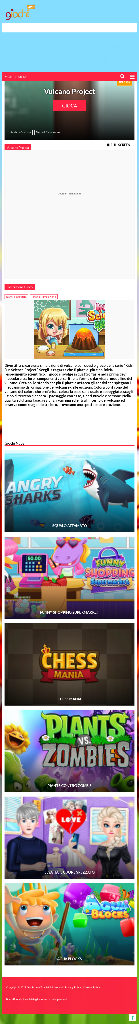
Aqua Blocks (69, 959)
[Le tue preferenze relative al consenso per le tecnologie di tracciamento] (132, 1017)
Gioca (69, 106)
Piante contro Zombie (69, 785)
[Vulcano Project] (69, 329)
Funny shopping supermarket (69, 612)
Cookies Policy (91, 987)
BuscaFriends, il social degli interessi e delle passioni (36, 999)
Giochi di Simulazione (48, 132)
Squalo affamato (69, 525)
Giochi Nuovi (15, 443)
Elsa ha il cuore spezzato (70, 872)
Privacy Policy (73, 987)
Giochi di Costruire (20, 132)
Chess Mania (69, 699)
